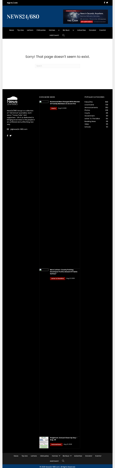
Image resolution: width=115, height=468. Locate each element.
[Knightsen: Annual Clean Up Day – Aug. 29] (43, 442)
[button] (64, 35)
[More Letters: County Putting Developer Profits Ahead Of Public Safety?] (43, 352)
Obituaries (41, 30)
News (11, 30)
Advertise (81, 30)
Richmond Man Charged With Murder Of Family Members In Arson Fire (65, 103)
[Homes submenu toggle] (59, 30)
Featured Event (56, 444)
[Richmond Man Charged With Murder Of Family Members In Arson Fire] (43, 184)
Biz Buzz (66, 30)
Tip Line (20, 30)
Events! (102, 30)
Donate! (92, 30)
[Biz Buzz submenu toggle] (73, 30)
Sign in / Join (12, 3)
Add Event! (54, 35)
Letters (30, 30)
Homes (52, 30)
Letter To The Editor (57, 278)
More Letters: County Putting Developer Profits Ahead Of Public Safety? (63, 272)
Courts (53, 108)
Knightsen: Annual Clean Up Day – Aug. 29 (63, 439)
